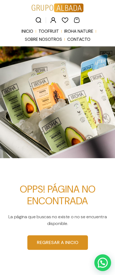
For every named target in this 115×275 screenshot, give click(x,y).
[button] (102, 262)
